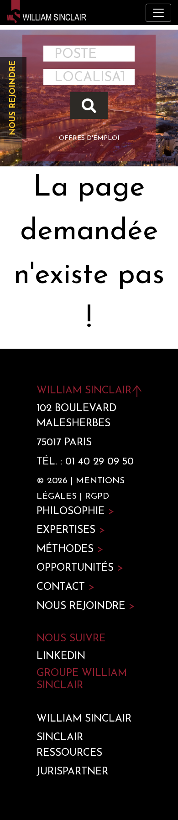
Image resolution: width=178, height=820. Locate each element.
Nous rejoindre (13, 98)
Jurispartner (72, 772)
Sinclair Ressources (69, 745)
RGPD (97, 496)
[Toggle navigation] (158, 13)
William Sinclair (84, 719)
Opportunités (80, 568)
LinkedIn (61, 656)
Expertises (71, 530)
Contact (65, 587)
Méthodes (70, 549)
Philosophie (75, 511)
